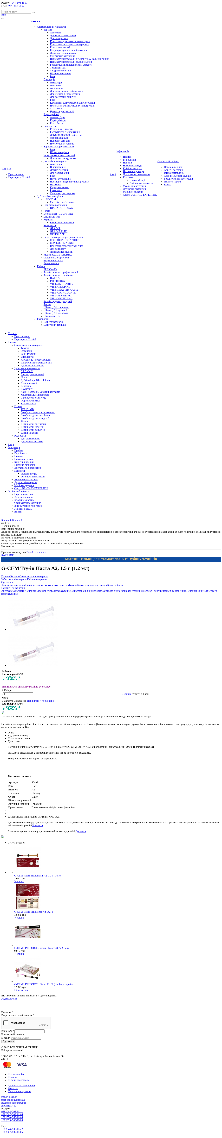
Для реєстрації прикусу (63, 96)
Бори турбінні (51, 114)
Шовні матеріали (59, 152)
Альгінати (55, 85)
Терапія (48, 29)
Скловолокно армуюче (56, 257)
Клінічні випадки (132, 168)
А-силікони (56, 88)
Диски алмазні (52, 216)
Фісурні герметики (60, 70)
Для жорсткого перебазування (66, 91)
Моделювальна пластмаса (58, 254)
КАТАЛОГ (7, 555)
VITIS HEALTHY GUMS (64, 289)
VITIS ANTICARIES (61, 283)
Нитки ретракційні (60, 178)
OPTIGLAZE (57, 234)
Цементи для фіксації (62, 111)
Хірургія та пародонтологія (59, 146)
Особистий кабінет (168, 161)
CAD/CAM (50, 199)
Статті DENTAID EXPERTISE (140, 194)
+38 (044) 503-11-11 (12, 1111)
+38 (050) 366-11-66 (12, 1117)
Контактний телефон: (13, 1034)
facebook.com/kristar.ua (13, 1099)
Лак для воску (58, 248)
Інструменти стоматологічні (59, 155)
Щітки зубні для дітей (56, 313)
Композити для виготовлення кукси (70, 41)
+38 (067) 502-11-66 (12, 1132)
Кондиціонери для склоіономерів (68, 50)
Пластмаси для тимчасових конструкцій (72, 105)
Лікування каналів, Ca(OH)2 (66, 134)
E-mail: (5, 1037)
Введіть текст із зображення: (17, 1015)
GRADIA (55, 228)
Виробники (129, 159)
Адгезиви (55, 32)
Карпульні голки (59, 187)
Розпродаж (43, 319)
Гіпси (47, 210)
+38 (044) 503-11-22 (12, 1129)
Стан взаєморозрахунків (177, 175)
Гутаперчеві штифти (61, 129)
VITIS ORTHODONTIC (63, 292)
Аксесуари (56, 82)
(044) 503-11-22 (16, 5)
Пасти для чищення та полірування (69, 181)
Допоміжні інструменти (63, 158)
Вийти (167, 184)
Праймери (55, 184)
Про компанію (16, 174)
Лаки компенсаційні (61, 251)
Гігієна (41, 266)
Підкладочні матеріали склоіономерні (71, 61)
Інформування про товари (178, 178)
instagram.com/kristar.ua (13, 1102)
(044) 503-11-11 (19, 2)
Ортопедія (49, 79)
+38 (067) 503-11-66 (12, 1114)
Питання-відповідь (133, 171)
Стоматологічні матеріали (51, 26)
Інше (52, 76)
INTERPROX (57, 281)
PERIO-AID (50, 269)
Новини (127, 162)
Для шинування (59, 38)
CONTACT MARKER (62, 243)
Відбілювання (57, 167)
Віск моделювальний (55, 205)
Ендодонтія (50, 126)
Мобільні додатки (133, 191)
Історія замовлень (173, 172)
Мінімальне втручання (62, 56)
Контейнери (57, 123)
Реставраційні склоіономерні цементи (71, 64)
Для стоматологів (53, 321)
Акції (113, 174)
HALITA (55, 278)
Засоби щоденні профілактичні (61, 272)
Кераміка (48, 219)
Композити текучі (60, 47)
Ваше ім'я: (7, 1031)
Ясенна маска (51, 263)
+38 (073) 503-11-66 (12, 1120)
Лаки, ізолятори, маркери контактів (63, 237)
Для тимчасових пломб (63, 35)
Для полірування (59, 172)
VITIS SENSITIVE (60, 295)
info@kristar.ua (9, 1096)
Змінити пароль (172, 181)
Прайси (127, 156)
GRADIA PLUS (58, 231)
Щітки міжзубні (52, 316)
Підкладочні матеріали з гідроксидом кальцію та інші (79, 58)
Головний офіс (138, 180)
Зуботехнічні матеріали (50, 196)
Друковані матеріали (134, 189)
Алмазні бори (57, 117)
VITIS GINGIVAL (60, 286)
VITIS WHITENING (61, 298)
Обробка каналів (59, 137)
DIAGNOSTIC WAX (61, 207)
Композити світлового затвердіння (69, 44)
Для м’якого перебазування (65, 94)
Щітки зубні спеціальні (56, 307)
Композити (50, 225)
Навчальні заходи (132, 165)
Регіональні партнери (141, 183)
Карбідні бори (58, 120)
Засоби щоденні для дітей (58, 301)
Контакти (128, 177)
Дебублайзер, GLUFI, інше (58, 213)
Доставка (81, 831)
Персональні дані (173, 167)
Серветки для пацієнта (62, 193)
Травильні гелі (58, 67)
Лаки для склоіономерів (63, 53)
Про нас (6, 168)
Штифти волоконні (60, 73)
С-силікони (56, 108)
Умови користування (134, 186)
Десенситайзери (59, 170)
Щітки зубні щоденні (55, 310)
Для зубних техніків (55, 324)
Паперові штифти (60, 140)
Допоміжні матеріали (55, 161)
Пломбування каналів (62, 143)
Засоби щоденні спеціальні (58, 275)
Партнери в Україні (19, 177)
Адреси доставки (173, 170)
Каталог (35, 21)
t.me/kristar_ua (8, 1105)
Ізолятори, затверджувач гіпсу (66, 245)
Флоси (47, 304)
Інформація (123, 151)
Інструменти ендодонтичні (65, 132)
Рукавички (56, 190)
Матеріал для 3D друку (63, 202)
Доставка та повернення (136, 174)
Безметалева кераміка (62, 222)
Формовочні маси (53, 260)
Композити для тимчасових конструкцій (72, 102)
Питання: (7, 1012)
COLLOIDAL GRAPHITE (64, 240)
